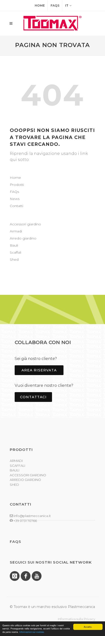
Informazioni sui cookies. (32, 632)
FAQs (55, 5)
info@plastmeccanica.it (32, 516)
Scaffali (15, 252)
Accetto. (88, 626)
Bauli (14, 245)
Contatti (16, 206)
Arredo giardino (23, 238)
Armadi (16, 231)
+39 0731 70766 (25, 521)
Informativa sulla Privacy (76, 619)
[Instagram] (15, 576)
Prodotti (17, 184)
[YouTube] (37, 576)
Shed (14, 259)
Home (40, 5)
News (15, 199)
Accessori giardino (25, 224)
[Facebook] (26, 576)
